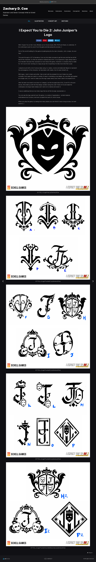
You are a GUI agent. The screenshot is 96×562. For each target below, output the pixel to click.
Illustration (67, 11)
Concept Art (76, 11)
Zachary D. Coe (15, 8)
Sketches (84, 11)
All (29, 21)
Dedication (59, 11)
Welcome (50, 11)
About (91, 11)
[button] (89, 552)
